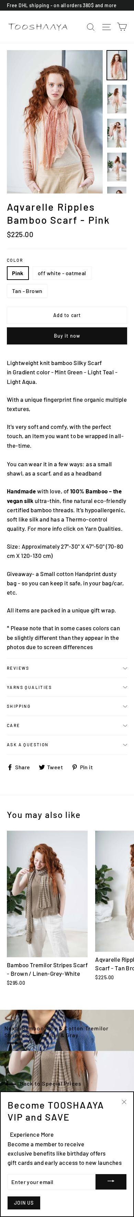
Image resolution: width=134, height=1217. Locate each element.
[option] (55, 122)
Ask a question (28, 744)
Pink (18, 273)
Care (13, 725)
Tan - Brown (27, 291)
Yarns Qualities (29, 687)
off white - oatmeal (62, 273)
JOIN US (24, 1203)
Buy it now (67, 336)
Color (15, 260)
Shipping (19, 706)
